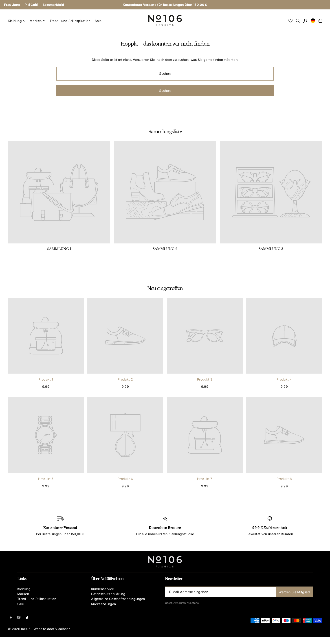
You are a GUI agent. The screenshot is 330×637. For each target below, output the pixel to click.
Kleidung (24, 589)
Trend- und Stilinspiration (36, 599)
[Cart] (320, 21)
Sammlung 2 (165, 249)
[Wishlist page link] (290, 21)
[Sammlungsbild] (59, 192)
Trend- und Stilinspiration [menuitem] (70, 21)
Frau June (12, 5)
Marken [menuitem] (36, 21)
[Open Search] (298, 21)
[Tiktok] (27, 617)
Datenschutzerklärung (108, 594)
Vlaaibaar (62, 629)
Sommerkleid (53, 5)
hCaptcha (193, 602)
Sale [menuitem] (98, 21)
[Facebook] (11, 617)
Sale (20, 604)
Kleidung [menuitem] (15, 21)
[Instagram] (18, 617)
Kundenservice (102, 589)
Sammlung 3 (271, 249)
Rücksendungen (103, 604)
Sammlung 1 (59, 249)
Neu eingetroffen (165, 288)
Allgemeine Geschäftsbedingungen (118, 599)
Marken (23, 594)
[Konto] (305, 21)
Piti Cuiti (31, 5)
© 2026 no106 (19, 629)
